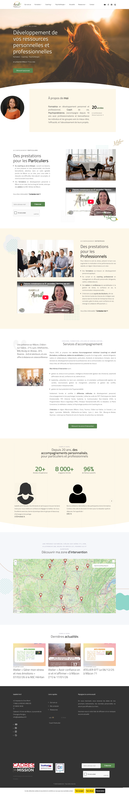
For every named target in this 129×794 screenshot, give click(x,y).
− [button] (15, 564)
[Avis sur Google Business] (115, 4)
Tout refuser (90, 791)
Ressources (54, 709)
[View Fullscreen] (113, 561)
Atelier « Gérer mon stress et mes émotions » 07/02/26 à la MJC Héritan (28, 673)
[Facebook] (108, 4)
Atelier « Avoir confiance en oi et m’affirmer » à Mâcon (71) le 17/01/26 (64, 673)
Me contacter (54, 706)
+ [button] (15, 561)
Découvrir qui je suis (97, 115)
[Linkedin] (111, 4)
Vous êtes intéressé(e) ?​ (26, 194)
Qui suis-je (53, 702)
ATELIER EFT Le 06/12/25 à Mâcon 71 (98, 671)
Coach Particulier (54, 722)
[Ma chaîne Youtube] (105, 4)
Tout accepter (80, 791)
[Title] (16, 735)
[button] (23, 70)
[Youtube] (16, 724)
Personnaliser (100, 791)
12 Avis (63, 717)
